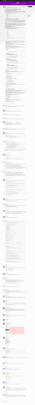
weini (6, 211)
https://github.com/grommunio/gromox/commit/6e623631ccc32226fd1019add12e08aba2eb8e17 (14, 297)
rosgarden (7, 373)
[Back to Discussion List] (0, 0)
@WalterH (8, 290)
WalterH (6, 199)
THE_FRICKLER (7, 315)
